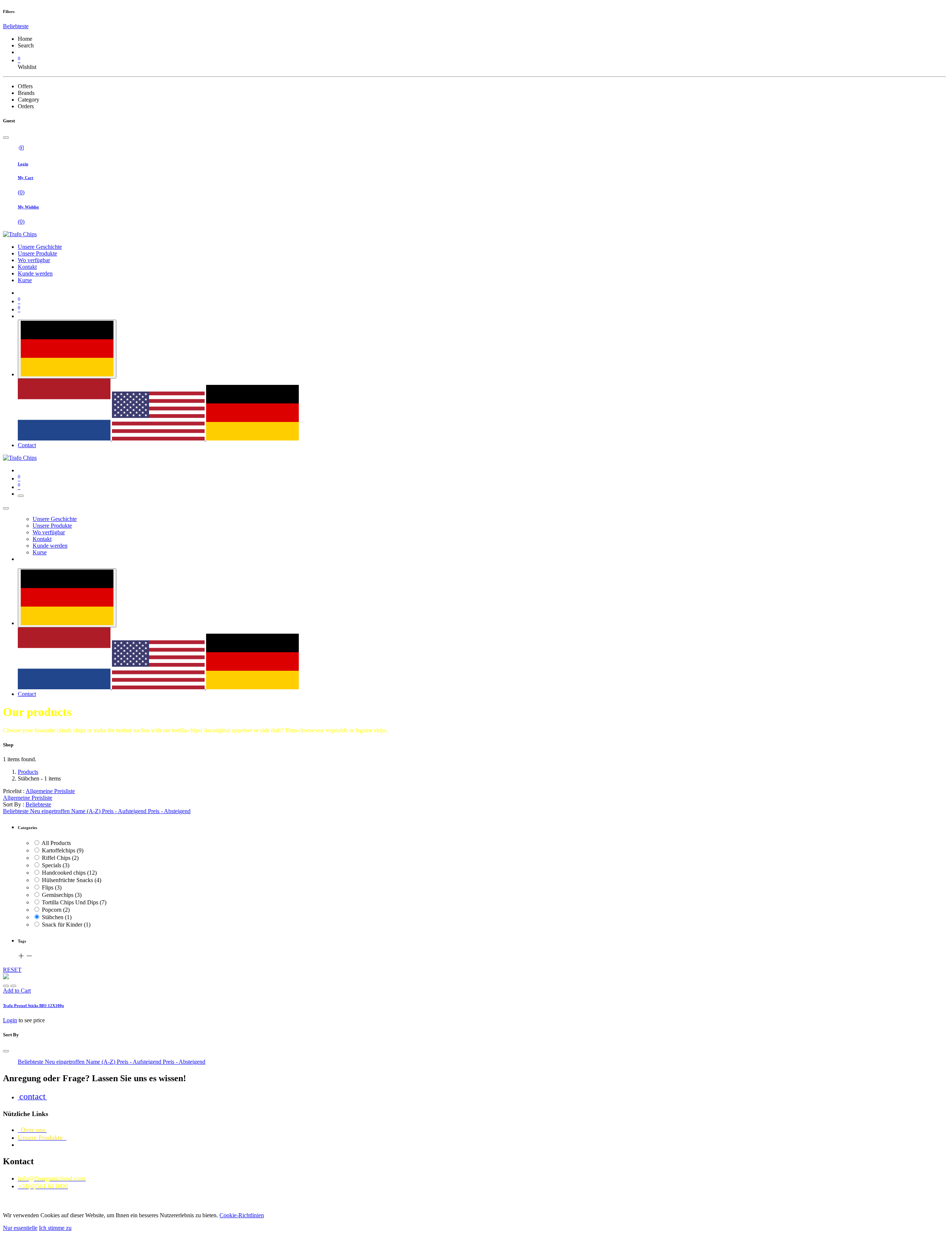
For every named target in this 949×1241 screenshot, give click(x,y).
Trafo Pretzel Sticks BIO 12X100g (33, 1005)
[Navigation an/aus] (21, 496)
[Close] (6, 137)
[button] (16, 26)
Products (28, 772)
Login (10, 1020)
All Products (56, 843)
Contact (27, 445)
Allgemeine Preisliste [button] (50, 791)
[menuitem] (40, 247)
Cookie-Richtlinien (241, 1215)
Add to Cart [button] (17, 990)
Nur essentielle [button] (20, 1228)
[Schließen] (6, 508)
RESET (12, 970)
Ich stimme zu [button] (55, 1228)
